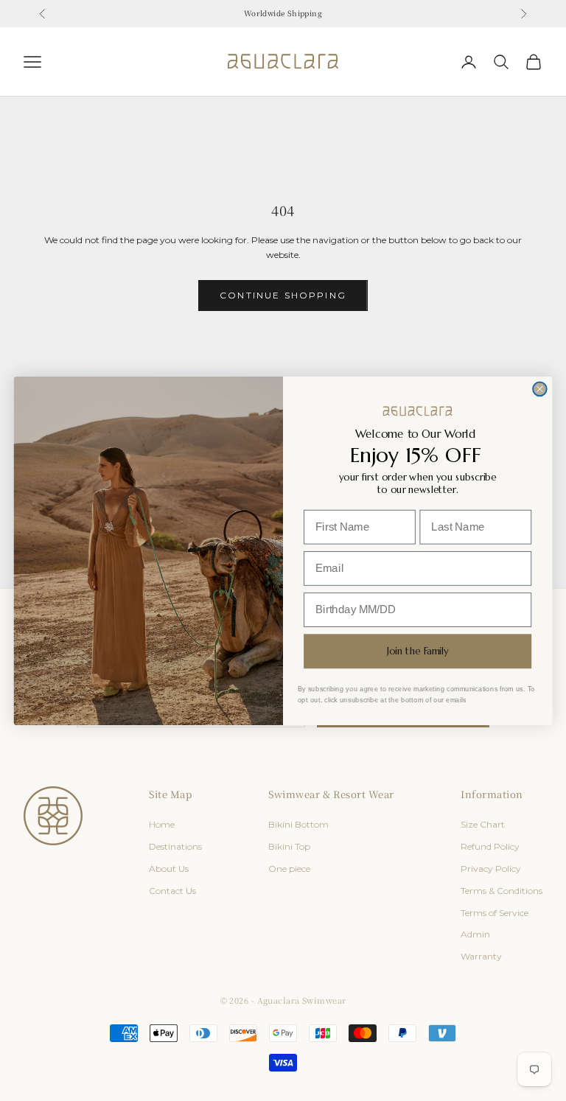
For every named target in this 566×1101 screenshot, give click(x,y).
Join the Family (417, 651)
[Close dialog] (540, 389)
